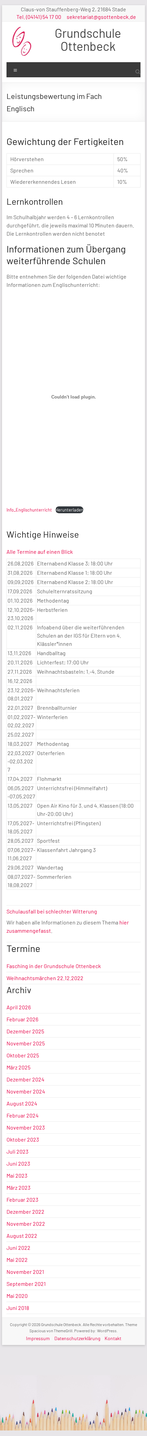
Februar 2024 (22, 1115)
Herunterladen (69, 510)
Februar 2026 (22, 1019)
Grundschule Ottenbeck (88, 39)
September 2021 (26, 1283)
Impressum (38, 1338)
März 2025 (18, 1067)
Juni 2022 (18, 1247)
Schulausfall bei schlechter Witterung (51, 911)
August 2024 (21, 1103)
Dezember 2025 (25, 1031)
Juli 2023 (17, 1151)
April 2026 (18, 1007)
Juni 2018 (17, 1307)
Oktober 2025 (22, 1055)
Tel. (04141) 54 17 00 (38, 16)
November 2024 (25, 1091)
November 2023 (25, 1127)
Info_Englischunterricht (29, 510)
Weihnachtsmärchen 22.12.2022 (44, 978)
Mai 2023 (16, 1175)
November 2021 (25, 1271)
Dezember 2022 (25, 1211)
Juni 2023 (18, 1163)
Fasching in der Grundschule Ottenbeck (53, 966)
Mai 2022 (17, 1259)
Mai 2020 (17, 1295)
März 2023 (18, 1187)
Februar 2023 (22, 1199)
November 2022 (25, 1223)
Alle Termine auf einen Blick (39, 551)
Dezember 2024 (25, 1079)
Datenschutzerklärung (77, 1338)
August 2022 (21, 1235)
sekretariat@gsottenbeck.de (101, 16)
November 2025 (25, 1043)
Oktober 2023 (22, 1139)
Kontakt (113, 1338)
